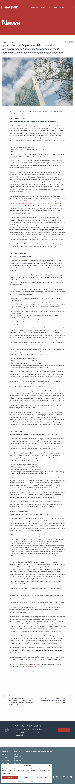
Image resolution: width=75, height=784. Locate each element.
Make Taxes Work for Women (19, 759)
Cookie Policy (21, 781)
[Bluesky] (71, 776)
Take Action (18, 752)
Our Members (6, 760)
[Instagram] (56, 776)
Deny (26, 777)
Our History (5, 763)
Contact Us (42, 752)
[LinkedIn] (67, 776)
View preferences (43, 777)
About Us (5, 752)
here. (59, 659)
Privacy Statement (29, 781)
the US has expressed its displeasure (34, 218)
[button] (50, 765)
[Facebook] (53, 776)
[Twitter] (60, 776)
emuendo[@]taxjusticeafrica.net (33, 666)
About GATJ (5, 754)
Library (62, 7)
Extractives (17, 763)
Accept (10, 777)
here (30, 114)
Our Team (5, 757)
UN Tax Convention (17, 755)
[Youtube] (64, 776)
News (55, 7)
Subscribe (64, 730)
